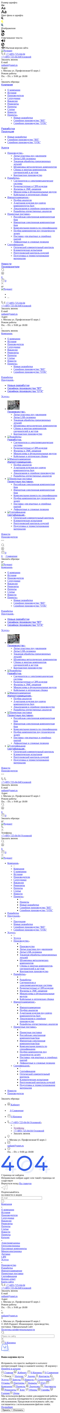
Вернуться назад (9, 1183)
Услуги (5, 147)
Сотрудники (13, 98)
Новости (11, 112)
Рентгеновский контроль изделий (31, 253)
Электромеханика (10, 1243)
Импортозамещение (18, 197)
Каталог (5, 1237)
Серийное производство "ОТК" (30, 123)
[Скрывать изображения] (2, 35)
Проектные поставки (18, 214)
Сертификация (15, 244)
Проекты (12, 115)
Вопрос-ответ (8, 1279)
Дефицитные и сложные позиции (31, 241)
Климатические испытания (28, 250)
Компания (7, 84)
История (11, 92)
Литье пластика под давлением (30, 155)
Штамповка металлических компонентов (35, 167)
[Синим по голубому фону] (2, 25)
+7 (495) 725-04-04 (15, 54)
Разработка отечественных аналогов (33, 211)
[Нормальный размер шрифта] (3, 8)
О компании (13, 90)
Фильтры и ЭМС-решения (27, 189)
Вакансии (12, 101)
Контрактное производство (28, 175)
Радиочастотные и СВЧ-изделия (30, 186)
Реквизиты (13, 103)
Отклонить (18, 1410)
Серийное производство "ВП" (29, 120)
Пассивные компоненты (14, 1248)
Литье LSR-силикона (25, 158)
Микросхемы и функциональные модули (35, 191)
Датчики (5, 1254)
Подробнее (7, 1407)
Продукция (7, 131)
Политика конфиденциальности (18, 1329)
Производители (15, 95)
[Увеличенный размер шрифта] (3, 12)
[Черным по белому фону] (2, 18)
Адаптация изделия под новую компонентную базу (30, 204)
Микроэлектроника (11, 1251)
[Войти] (2, 273)
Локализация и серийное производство (34, 208)
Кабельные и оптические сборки (31, 194)
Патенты (12, 106)
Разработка (8, 128)
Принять (6, 1410)
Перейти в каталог (11, 1368)
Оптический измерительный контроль (34, 247)
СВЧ (3, 1256)
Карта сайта (7, 1281)
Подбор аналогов (23, 200)
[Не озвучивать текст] (2, 45)
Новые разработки (23, 117)
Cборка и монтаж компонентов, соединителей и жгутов (30, 171)
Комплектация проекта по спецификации (35, 228)
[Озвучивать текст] (3, 41)
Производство (15, 153)
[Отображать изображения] (3, 31)
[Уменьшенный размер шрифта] (2, 5)
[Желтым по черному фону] (2, 22)
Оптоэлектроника (10, 1245)
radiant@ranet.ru (9, 65)
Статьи (11, 109)
